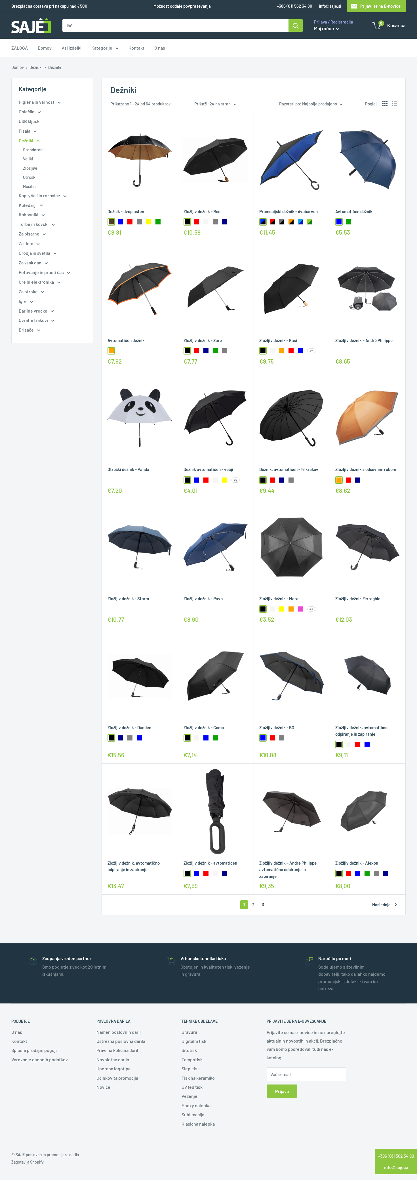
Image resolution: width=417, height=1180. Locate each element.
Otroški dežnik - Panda (128, 469)
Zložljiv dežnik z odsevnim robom (365, 469)
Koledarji (28, 205)
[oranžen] (111, 350)
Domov (45, 48)
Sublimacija (193, 1114)
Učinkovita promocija (117, 1078)
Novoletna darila (112, 1059)
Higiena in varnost (37, 102)
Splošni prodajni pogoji (34, 1050)
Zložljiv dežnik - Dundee (129, 727)
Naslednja (381, 904)
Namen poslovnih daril (118, 1032)
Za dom (26, 243)
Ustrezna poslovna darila (120, 1041)
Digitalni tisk (194, 1041)
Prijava (282, 1091)
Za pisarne (29, 233)
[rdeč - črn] (272, 221)
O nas (159, 48)
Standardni (33, 149)
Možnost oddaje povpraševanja (182, 6)
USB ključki (30, 121)
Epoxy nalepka (196, 1105)
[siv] (139, 221)
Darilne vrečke (33, 310)
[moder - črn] (263, 221)
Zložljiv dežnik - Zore (203, 340)
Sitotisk (189, 1050)
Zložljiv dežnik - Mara (278, 598)
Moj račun (324, 28)
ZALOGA (19, 48)
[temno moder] (224, 221)
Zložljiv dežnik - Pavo (203, 598)
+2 (311, 351)
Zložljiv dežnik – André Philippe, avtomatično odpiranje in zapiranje (288, 869)
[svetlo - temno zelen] (309, 221)
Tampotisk (192, 1059)
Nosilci (29, 186)
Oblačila (27, 111)
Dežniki (36, 67)
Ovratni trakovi (34, 320)
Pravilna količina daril (117, 1050)
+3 (311, 609)
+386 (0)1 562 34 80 (396, 1155)
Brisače (27, 329)
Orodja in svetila (35, 253)
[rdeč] (129, 221)
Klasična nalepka (198, 1123)
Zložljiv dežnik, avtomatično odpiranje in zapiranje (361, 731)
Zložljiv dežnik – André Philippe (364, 340)
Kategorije (101, 48)
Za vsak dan (30, 262)
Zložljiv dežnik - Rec (202, 211)
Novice (103, 1087)
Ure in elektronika (37, 282)
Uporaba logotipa (113, 1068)
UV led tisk (192, 1087)
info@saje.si (330, 6)
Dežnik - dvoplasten (126, 211)
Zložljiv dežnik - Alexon (356, 862)
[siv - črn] (281, 221)
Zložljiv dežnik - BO (276, 727)
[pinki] (300, 609)
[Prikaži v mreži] (384, 103)
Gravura (189, 1032)
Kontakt (136, 48)
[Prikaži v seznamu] (394, 103)
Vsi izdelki (71, 48)
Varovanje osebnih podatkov (39, 1059)
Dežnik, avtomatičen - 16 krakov (288, 469)
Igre (23, 301)
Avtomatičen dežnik (353, 211)
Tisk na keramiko (198, 1078)
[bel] (205, 221)
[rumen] (148, 221)
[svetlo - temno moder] (300, 221)
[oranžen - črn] (291, 221)
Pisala (25, 130)
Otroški (30, 177)
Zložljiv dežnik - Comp (204, 727)
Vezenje (189, 1096)
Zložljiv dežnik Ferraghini (358, 598)
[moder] (120, 221)
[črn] (187, 221)
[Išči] (295, 25)
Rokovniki (29, 214)
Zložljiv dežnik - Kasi (278, 340)
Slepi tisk (191, 1068)
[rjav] (111, 221)
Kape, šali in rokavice (40, 195)
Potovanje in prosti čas (42, 272)
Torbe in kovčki (34, 224)
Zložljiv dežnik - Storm (128, 598)
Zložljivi (30, 168)
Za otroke (29, 291)
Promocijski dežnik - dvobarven (288, 211)
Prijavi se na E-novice (380, 6)
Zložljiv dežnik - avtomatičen (210, 862)
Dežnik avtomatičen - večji (208, 469)
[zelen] (158, 221)
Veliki (28, 158)
